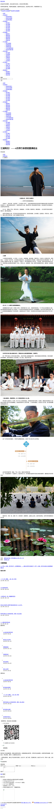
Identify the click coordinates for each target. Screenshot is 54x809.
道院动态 (6, 558)
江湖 (8, 559)
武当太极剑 (5, 661)
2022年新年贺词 (4, 587)
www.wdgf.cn (4, 803)
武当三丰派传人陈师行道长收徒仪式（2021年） (12, 605)
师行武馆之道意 (7, 709)
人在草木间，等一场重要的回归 (8, 596)
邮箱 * (17, 765)
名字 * (2, 765)
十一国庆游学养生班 (5, 622)
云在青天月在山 (7, 716)
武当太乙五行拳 (7, 639)
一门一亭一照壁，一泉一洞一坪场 (8, 579)
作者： (12, 558)
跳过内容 (3, 1)
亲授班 (5, 559)
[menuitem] (4, 13)
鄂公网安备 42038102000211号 (41, 802)
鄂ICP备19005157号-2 (26, 802)
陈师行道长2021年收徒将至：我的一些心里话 (11, 613)
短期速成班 (5, 647)
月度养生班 (5, 654)
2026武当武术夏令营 (8, 632)
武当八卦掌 (5, 669)
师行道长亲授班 (7, 687)
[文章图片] (4, 577)
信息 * (2, 771)
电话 (32, 765)
